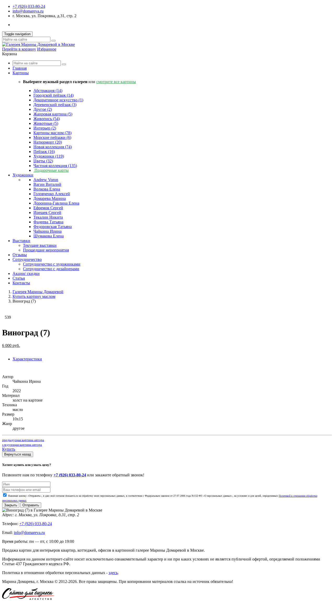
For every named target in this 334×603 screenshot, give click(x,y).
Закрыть (10, 505)
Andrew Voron (45, 179)
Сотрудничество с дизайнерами (51, 269)
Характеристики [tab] (27, 359)
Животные (45, 123)
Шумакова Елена (48, 236)
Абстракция (47, 90)
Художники (48, 156)
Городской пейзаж (53, 95)
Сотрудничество (27, 259)
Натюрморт (47, 142)
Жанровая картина (52, 114)
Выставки (21, 240)
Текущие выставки (40, 245)
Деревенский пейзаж (54, 104)
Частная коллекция (55, 165)
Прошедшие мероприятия (46, 250)
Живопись (46, 118)
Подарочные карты (51, 170)
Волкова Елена (46, 189)
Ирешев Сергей (47, 212)
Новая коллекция (52, 147)
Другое (42, 109)
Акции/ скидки (26, 273)
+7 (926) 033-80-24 (29, 6)
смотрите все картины (116, 81)
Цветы (43, 161)
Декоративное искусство (58, 100)
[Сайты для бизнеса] (28, 598)
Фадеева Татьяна (48, 222)
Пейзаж (44, 151)
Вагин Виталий (47, 184)
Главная (20, 68)
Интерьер (44, 128)
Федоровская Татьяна (52, 226)
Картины (21, 73)
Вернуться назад (17, 454)
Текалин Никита (48, 217)
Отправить (30, 505)
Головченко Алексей (51, 194)
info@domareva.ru (28, 11)
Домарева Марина (49, 198)
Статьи (19, 278)
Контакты (21, 283)
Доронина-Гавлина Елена (56, 203)
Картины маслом (52, 133)
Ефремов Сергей (48, 208)
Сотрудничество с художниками (51, 264)
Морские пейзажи (52, 137)
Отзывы (20, 255)
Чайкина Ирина (47, 231)
